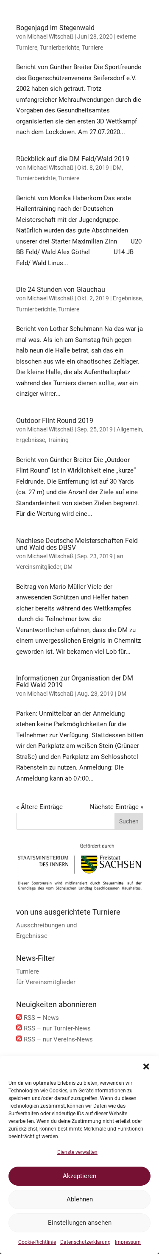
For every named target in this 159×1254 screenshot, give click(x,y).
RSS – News (41, 1018)
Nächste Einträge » (116, 807)
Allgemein (129, 429)
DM (117, 167)
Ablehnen (80, 1199)
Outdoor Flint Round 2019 (54, 421)
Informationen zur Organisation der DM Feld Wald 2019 (74, 681)
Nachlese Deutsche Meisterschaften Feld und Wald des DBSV (77, 544)
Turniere (92, 47)
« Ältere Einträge (39, 807)
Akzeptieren (79, 1176)
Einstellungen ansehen (80, 1222)
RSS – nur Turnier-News (57, 1028)
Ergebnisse (127, 298)
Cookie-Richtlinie (37, 1242)
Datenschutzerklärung (85, 1242)
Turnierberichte (59, 47)
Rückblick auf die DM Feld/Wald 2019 (72, 159)
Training (58, 440)
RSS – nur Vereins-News (58, 1039)
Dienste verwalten (77, 1152)
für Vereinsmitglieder (45, 982)
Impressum (128, 1242)
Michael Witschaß (50, 36)
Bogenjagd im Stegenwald (55, 28)
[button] (146, 1066)
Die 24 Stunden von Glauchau (60, 290)
